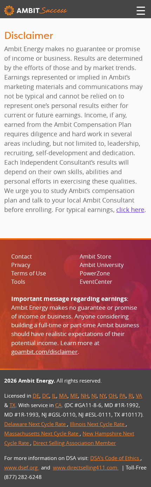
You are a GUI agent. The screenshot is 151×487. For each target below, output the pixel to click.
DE (36, 395)
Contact (21, 256)
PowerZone (95, 273)
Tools (18, 282)
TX (12, 405)
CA (58, 405)
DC (45, 395)
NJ (94, 395)
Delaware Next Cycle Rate (35, 423)
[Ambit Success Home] (35, 10)
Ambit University (102, 265)
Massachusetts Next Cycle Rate (42, 433)
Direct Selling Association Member (74, 442)
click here (130, 209)
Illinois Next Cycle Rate (98, 423)
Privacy (20, 265)
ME (74, 395)
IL (54, 395)
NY (102, 395)
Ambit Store (95, 256)
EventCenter (96, 282)
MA (63, 395)
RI (131, 395)
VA (139, 395)
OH (113, 395)
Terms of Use (28, 273)
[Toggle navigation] (141, 10)
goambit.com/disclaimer (44, 352)
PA (122, 395)
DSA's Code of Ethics (115, 457)
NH (84, 395)
